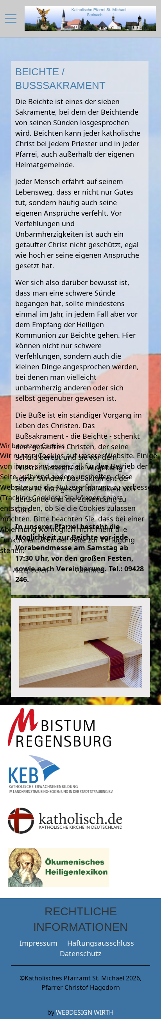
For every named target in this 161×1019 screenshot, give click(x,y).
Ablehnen (90, 570)
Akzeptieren (30, 570)
